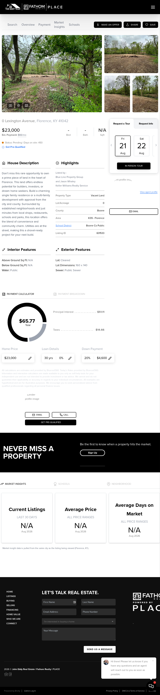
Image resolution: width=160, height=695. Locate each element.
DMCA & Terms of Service (133, 691)
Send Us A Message (99, 649)
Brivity (17, 691)
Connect (11, 623)
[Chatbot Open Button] (151, 686)
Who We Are (13, 619)
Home (9, 591)
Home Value (13, 614)
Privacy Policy (112, 691)
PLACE (56, 669)
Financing (12, 610)
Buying (10, 600)
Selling (10, 605)
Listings (11, 596)
